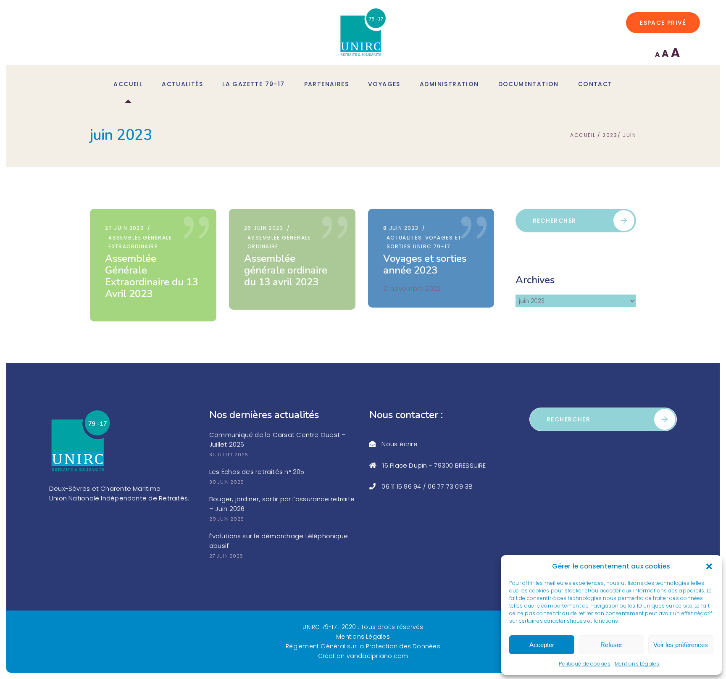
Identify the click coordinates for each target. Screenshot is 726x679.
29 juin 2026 (226, 519)
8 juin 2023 (401, 228)
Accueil (582, 135)
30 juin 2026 (226, 482)
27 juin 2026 (226, 556)
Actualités (404, 237)
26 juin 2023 (263, 228)
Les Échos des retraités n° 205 (257, 471)
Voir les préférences (680, 644)
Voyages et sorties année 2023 (424, 264)
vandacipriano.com (377, 656)
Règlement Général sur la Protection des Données (363, 646)
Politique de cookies (584, 663)
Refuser (611, 644)
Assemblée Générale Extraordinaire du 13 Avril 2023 (151, 276)
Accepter (541, 644)
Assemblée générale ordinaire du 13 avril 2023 (285, 270)
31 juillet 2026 (228, 454)
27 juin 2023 (124, 228)
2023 (609, 135)
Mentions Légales (637, 663)
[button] (709, 566)
